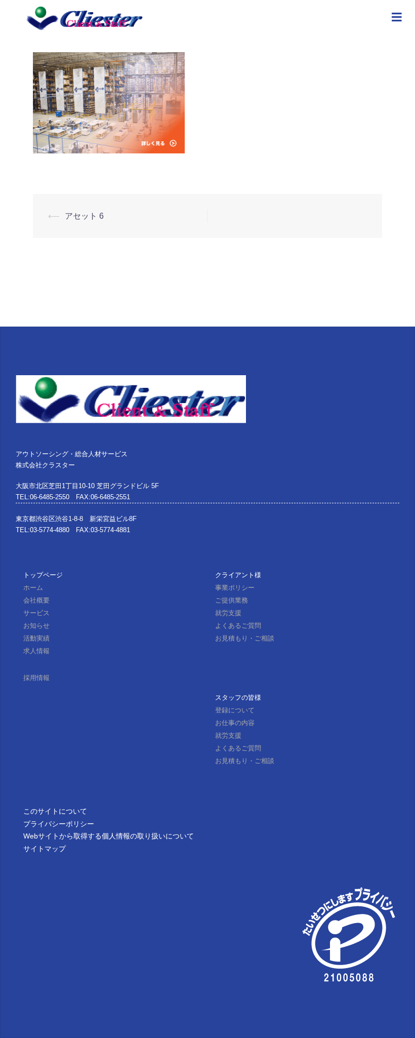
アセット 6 (84, 216)
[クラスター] (84, 17)
